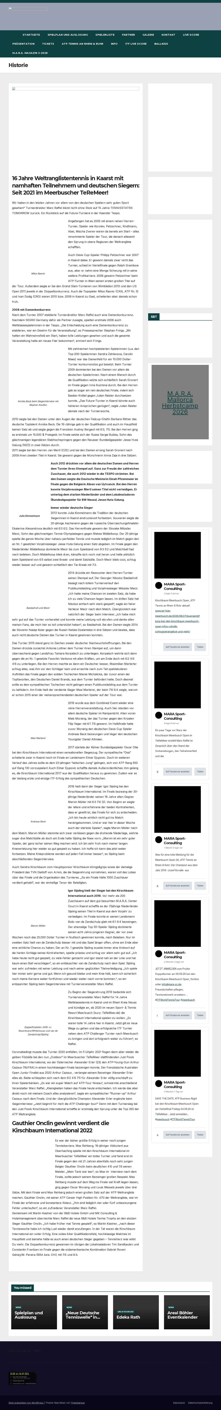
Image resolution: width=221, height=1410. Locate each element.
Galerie (148, 34)
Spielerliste (104, 34)
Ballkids (161, 43)
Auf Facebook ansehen (177, 647)
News (18, 1307)
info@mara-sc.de (171, 984)
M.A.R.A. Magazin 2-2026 (30, 53)
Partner (128, 34)
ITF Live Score (136, 43)
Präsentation (23, 43)
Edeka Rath (128, 1317)
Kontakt (168, 34)
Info (114, 43)
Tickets (48, 43)
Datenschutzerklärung (200, 1402)
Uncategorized (126, 1312)
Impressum (179, 1402)
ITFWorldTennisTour (168, 999)
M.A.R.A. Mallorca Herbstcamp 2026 (180, 403)
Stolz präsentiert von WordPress (26, 1402)
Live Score (191, 34)
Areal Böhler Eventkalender (182, 1315)
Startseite (31, 34)
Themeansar (78, 1402)
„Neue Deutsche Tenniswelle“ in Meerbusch (82, 1317)
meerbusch (188, 999)
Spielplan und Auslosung (68, 34)
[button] (210, 44)
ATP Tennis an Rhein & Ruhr (82, 43)
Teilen (200, 647)
